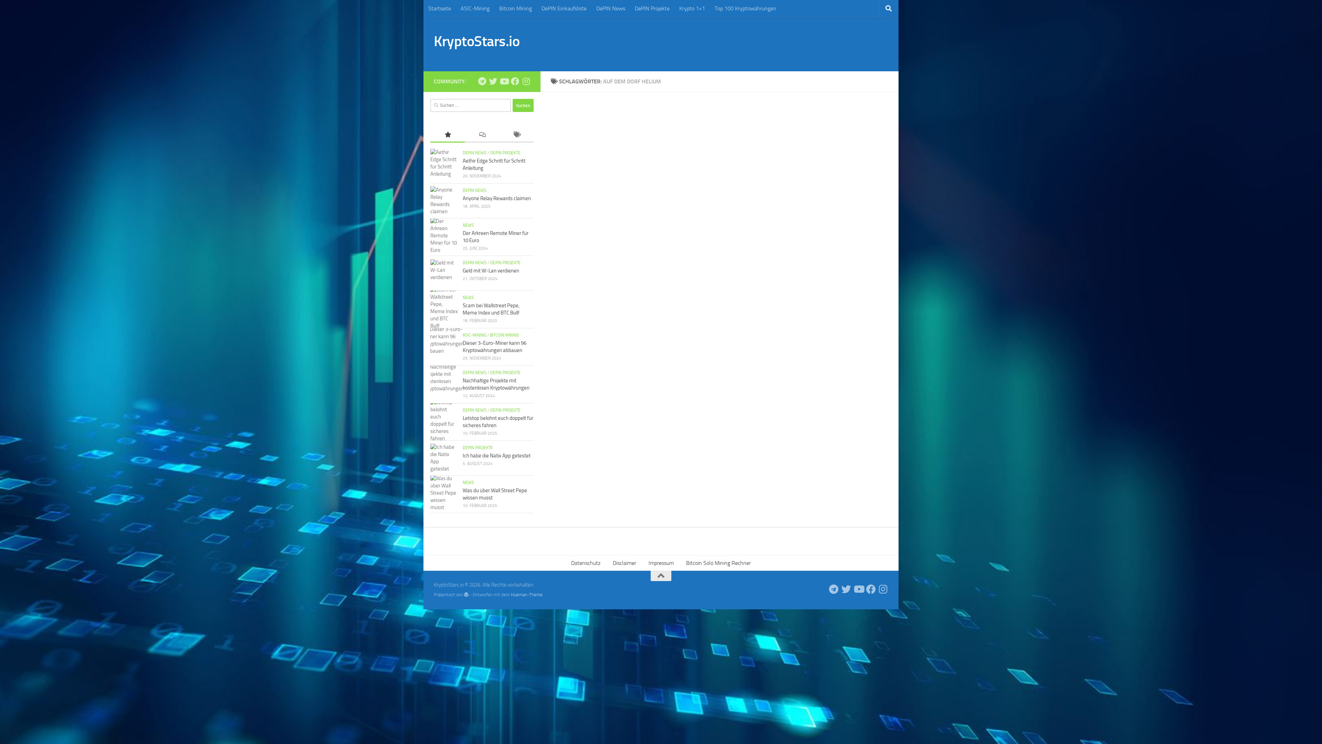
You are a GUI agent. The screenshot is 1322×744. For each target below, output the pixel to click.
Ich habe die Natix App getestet (497, 456)
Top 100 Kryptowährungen (745, 8)
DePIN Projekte (652, 8)
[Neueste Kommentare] (482, 135)
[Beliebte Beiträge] (447, 135)
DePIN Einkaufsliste (564, 8)
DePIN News (610, 8)
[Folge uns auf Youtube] (504, 81)
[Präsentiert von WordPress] (466, 594)
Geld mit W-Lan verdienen (491, 271)
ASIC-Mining (475, 8)
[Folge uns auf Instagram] (526, 81)
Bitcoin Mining (515, 8)
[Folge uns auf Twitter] (493, 81)
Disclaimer (624, 563)
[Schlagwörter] (516, 135)
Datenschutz (585, 563)
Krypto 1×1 (692, 8)
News (468, 225)
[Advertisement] (763, 43)
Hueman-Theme (527, 594)
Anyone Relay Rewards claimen (497, 198)
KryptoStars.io (477, 41)
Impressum (661, 563)
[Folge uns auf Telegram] (482, 81)
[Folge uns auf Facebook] (515, 81)
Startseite (439, 8)
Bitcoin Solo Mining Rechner (718, 563)
